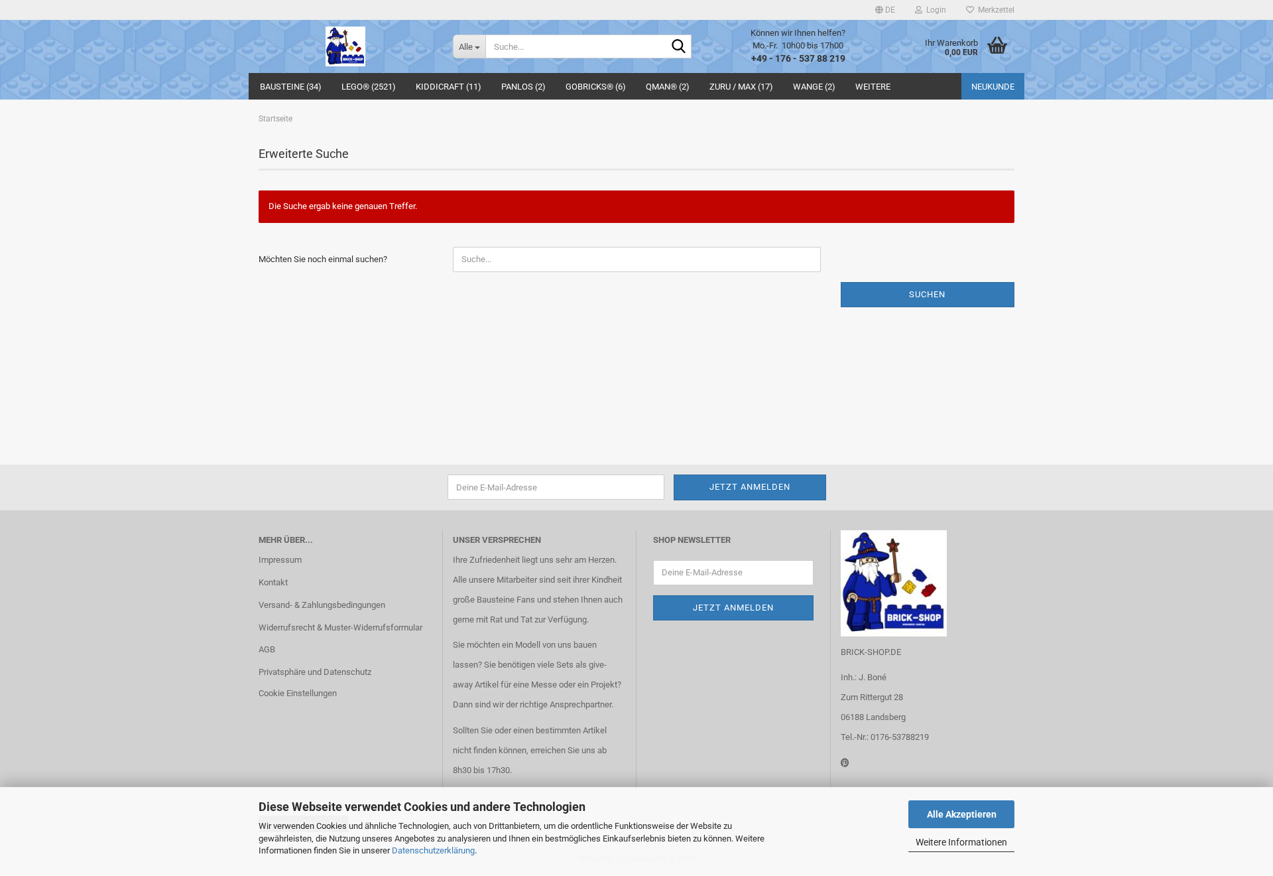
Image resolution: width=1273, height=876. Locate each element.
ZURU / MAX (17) (741, 87)
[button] (885, 10)
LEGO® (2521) (368, 87)
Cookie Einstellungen (298, 693)
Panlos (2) (523, 87)
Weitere (872, 87)
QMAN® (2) (668, 87)
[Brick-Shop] (346, 46)
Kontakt (273, 582)
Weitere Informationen (961, 842)
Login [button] (934, 10)
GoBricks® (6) (596, 87)
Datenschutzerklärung (433, 850)
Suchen (927, 294)
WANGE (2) (814, 87)
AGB (267, 649)
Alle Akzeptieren (962, 814)
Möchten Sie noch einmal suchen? (323, 259)
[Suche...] (679, 47)
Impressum (280, 560)
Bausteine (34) (291, 87)
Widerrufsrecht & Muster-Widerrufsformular (340, 627)
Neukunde (992, 87)
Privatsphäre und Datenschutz (315, 672)
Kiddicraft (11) (448, 87)
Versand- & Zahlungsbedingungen (322, 605)
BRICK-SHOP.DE (871, 652)
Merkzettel (994, 10)
